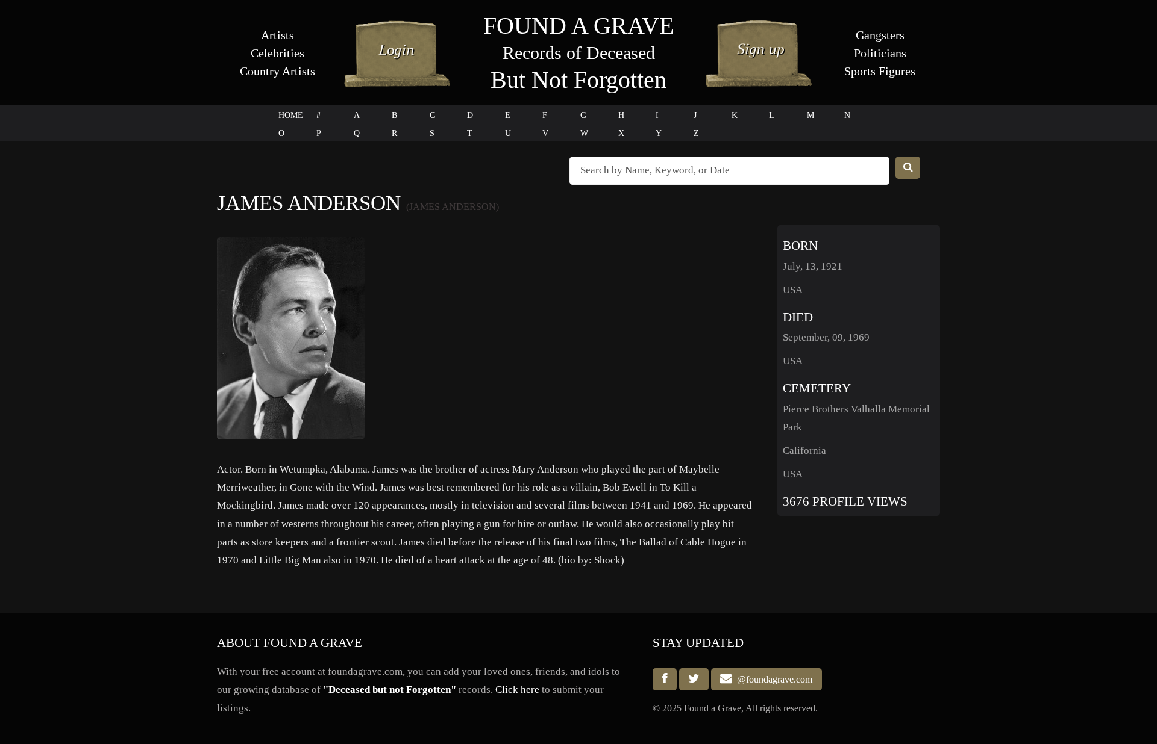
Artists (277, 35)
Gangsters (880, 35)
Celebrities (277, 53)
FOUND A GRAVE (578, 25)
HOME (290, 115)
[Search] (908, 168)
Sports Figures (879, 71)
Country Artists (277, 71)
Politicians (880, 53)
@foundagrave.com (772, 679)
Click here (517, 689)
